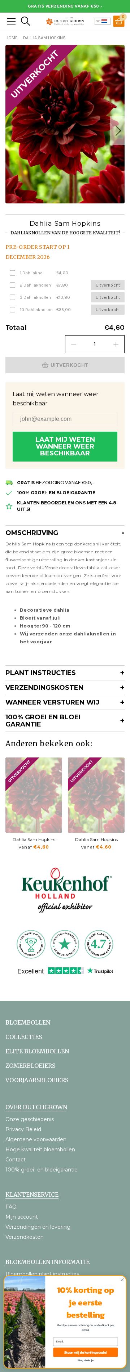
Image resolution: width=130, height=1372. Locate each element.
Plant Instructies (40, 673)
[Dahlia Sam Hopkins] (33, 795)
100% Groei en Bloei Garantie (43, 720)
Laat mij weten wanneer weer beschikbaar (65, 446)
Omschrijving (31, 533)
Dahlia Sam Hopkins (34, 839)
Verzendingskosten (44, 688)
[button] (117, 130)
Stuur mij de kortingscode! (85, 1352)
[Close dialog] (122, 1280)
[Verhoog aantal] (116, 344)
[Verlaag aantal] (73, 344)
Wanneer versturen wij (52, 702)
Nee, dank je (86, 1360)
